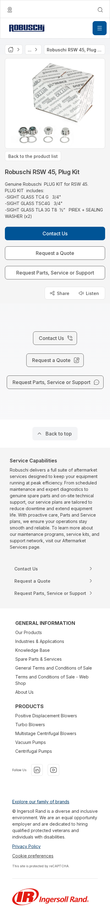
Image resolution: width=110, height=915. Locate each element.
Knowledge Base (32, 650)
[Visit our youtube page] (53, 770)
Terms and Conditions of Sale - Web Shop (52, 680)
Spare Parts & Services (38, 659)
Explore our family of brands (40, 801)
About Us (24, 692)
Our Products (28, 632)
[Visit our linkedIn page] (37, 770)
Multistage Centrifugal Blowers (45, 733)
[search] (100, 10)
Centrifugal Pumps (33, 751)
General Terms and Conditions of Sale (53, 667)
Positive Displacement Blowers (46, 715)
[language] (10, 10)
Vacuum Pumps (30, 742)
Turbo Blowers (30, 724)
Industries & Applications (39, 641)
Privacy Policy (26, 846)
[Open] (100, 28)
